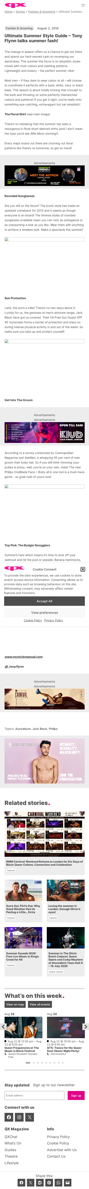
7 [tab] (54, 1063)
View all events (40, 1004)
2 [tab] (33, 1063)
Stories (20, 11)
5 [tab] (46, 1063)
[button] (83, 569)
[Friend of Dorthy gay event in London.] (45, 175)
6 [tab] (50, 1063)
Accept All (44, 601)
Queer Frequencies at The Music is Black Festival (22, 1049)
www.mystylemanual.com (23, 656)
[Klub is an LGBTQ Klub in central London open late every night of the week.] (45, 432)
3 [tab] (38, 1063)
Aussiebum (23, 728)
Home (8, 11)
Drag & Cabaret (56, 972)
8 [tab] (58, 1063)
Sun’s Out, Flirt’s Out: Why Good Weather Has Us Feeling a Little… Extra (23, 909)
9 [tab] (63, 1063)
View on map (15, 1004)
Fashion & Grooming (41, 11)
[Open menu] (83, 5)
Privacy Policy (53, 620)
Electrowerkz (58, 1053)
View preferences (44, 612)
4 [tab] (42, 1063)
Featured (11, 870)
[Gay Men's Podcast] (45, 782)
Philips (53, 728)
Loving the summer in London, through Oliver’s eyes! (64, 909)
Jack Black (39, 728)
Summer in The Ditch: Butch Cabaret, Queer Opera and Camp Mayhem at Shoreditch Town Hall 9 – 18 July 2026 (65, 960)
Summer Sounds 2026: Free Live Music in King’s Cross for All (22, 956)
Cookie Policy (33, 620)
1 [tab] (27, 1063)
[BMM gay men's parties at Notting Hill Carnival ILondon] (45, 699)
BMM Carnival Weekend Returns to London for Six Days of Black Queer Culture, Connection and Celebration (44, 863)
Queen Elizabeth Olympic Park (22, 1055)
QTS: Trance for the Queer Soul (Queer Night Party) (64, 1049)
